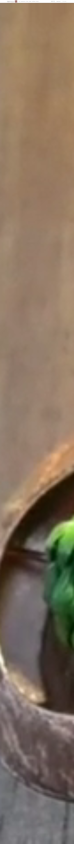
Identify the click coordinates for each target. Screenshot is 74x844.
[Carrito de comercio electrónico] (52, 1)
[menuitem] (19, 1)
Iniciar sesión (64, 1)
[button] (54, 1)
